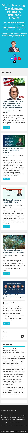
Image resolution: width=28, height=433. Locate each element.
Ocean (6, 112)
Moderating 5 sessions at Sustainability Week (12, 201)
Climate (6, 257)
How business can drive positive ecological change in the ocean (13, 297)
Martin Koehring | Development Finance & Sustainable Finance (14, 12)
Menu (2, 3)
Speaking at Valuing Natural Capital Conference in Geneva (13, 150)
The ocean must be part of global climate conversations (13, 251)
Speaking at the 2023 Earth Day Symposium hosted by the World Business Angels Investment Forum (13, 104)
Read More (6, 127)
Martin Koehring (8, 110)
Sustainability (8, 207)
